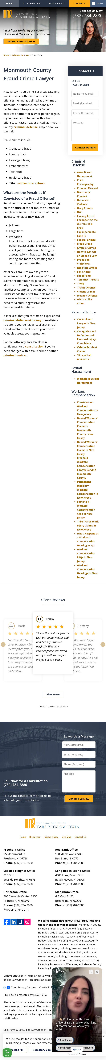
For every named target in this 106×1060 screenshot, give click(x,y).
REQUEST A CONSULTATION (21, 41)
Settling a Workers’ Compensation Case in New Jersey (86, 509)
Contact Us (79, 3)
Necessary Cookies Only (47, 1049)
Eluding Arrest (86, 216)
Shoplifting (84, 275)
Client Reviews (53, 599)
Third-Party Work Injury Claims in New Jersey (88, 525)
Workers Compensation (83, 393)
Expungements (86, 232)
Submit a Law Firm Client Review (53, 706)
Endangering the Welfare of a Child (87, 224)
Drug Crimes (84, 208)
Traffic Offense (86, 287)
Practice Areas (57, 3)
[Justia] (20, 922)
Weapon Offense (87, 295)
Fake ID (81, 236)
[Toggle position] (91, 972)
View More (53, 694)
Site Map (66, 836)
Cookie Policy (47, 987)
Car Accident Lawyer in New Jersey (86, 323)
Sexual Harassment (81, 369)
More (100, 3)
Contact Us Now (91, 11)
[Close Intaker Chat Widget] (97, 972)
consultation (34, 346)
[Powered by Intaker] (82, 1054)
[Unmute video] (57, 972)
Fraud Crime (84, 243)
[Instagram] (27, 922)
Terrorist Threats (88, 279)
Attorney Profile (31, 3)
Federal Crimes (86, 239)
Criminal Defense (20, 55)
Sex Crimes (84, 271)
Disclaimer (34, 836)
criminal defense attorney (22, 320)
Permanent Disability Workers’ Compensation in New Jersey (87, 489)
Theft (80, 283)
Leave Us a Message (79, 736)
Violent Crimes (86, 291)
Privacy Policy (51, 836)
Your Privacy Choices (23, 987)
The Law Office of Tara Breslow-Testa (48, 1029)
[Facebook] (7, 922)
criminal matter (15, 355)
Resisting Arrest (87, 267)
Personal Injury (83, 312)
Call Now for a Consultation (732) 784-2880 (26, 783)
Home (9, 3)
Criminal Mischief (87, 188)
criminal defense (26, 127)
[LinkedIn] (13, 922)
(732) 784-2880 (88, 16)
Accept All (16, 1049)
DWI (79, 212)
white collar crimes (31, 183)
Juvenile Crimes (86, 247)
